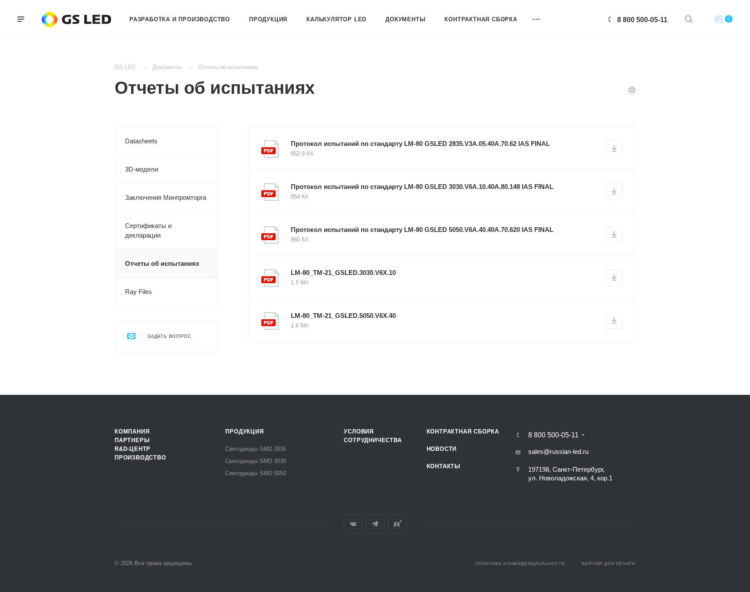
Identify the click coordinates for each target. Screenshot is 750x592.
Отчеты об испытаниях (162, 263)
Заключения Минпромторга (165, 197)
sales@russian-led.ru (558, 451)
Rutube (397, 524)
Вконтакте (353, 524)
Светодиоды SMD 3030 (255, 461)
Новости (442, 449)
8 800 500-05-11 (642, 19)
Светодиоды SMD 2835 (255, 449)
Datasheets (141, 141)
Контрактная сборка (463, 431)
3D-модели (141, 169)
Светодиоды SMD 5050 (255, 473)
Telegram (375, 524)
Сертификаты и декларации (148, 230)
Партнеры (132, 440)
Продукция (244, 431)
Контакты (444, 466)
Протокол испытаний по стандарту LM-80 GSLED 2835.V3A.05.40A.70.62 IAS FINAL (420, 143)
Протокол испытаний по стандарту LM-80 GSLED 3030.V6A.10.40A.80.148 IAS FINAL (422, 186)
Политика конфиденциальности (520, 563)
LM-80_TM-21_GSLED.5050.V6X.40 (343, 315)
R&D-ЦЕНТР (133, 449)
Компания (132, 431)
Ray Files (138, 291)
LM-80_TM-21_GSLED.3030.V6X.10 (343, 272)
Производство (140, 457)
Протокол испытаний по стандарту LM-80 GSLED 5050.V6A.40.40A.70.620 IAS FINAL (422, 229)
